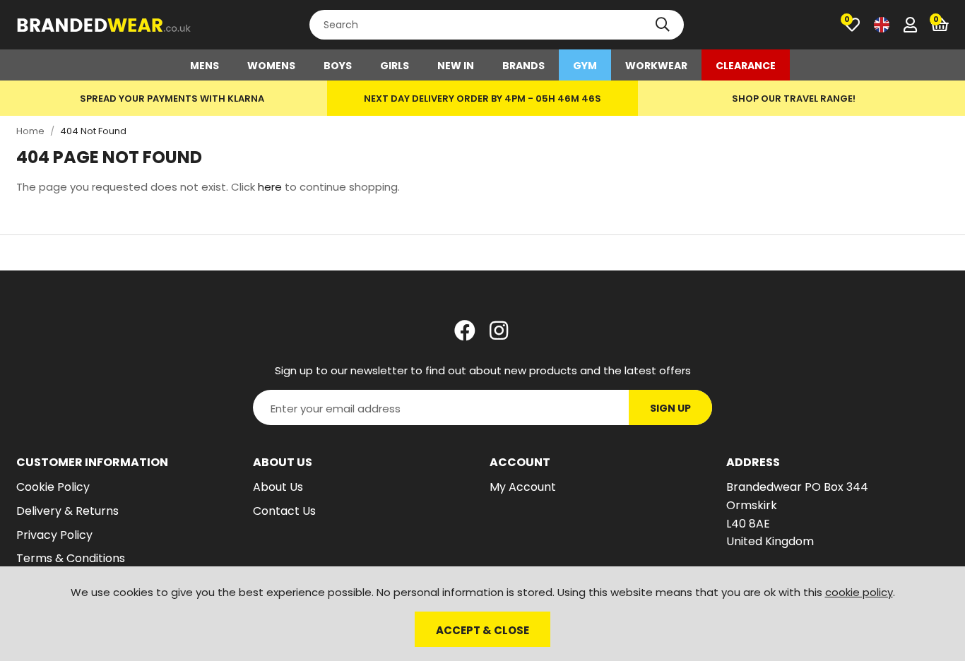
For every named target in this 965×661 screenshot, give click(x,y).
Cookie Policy (53, 487)
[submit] (662, 25)
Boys (338, 66)
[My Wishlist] (852, 24)
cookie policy (859, 592)
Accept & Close (482, 630)
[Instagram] (500, 330)
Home (30, 131)
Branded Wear (104, 24)
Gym (585, 66)
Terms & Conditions (70, 558)
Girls (394, 66)
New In (455, 66)
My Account (523, 487)
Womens (271, 66)
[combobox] (496, 25)
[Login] (910, 24)
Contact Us (284, 511)
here (270, 186)
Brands (523, 66)
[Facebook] (464, 330)
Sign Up (670, 408)
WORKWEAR (656, 66)
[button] (940, 24)
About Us (278, 487)
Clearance (746, 66)
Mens (204, 66)
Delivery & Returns (67, 511)
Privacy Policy (54, 535)
